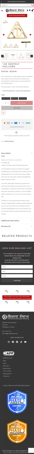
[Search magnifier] (32, 5)
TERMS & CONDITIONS (14, 452)
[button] (1, 1)
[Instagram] (9, 342)
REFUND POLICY (26, 452)
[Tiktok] (21, 342)
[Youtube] (25, 342)
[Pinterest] (17, 342)
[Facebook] (13, 342)
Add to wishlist (3, 113)
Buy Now (17, 108)
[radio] (6, 98)
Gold (2, 95)
